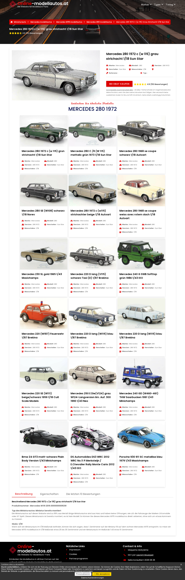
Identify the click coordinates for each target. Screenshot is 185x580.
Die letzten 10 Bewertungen (83, 494)
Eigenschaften (49, 494)
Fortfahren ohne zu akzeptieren (12, 564)
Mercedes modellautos (41, 22)
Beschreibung (24, 494)
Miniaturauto (20, 22)
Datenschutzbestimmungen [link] (92, 578)
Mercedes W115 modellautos (69, 22)
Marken (145, 4)
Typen (157, 4)
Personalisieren (83, 574)
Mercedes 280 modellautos (99, 22)
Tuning (169, 4)
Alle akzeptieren (102, 574)
